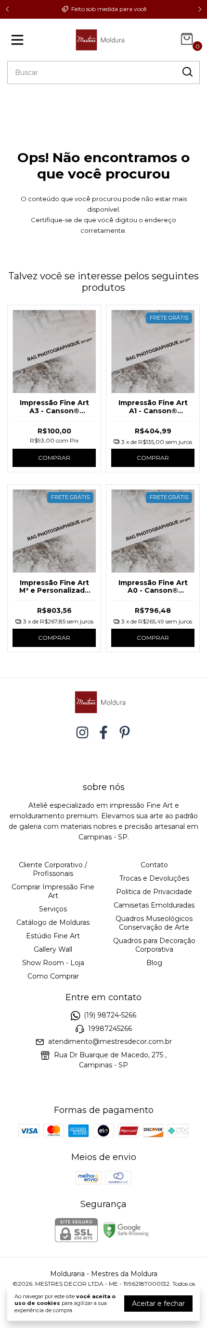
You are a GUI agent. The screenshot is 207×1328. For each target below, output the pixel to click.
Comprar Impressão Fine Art (53, 891)
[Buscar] (187, 72)
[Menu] (19, 40)
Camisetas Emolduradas (154, 905)
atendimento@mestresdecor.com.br (110, 1041)
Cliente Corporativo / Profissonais (53, 869)
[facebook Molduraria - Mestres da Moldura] (103, 732)
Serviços (53, 909)
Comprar (54, 457)
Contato (154, 865)
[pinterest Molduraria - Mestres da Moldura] (124, 732)
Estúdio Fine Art (53, 936)
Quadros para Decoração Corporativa (154, 945)
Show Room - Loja (53, 962)
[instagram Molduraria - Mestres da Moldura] (82, 732)
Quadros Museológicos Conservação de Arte (154, 923)
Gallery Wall (53, 949)
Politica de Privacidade (154, 891)
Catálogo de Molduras (53, 922)
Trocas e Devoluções (154, 878)
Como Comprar (53, 976)
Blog (154, 962)
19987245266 (110, 1028)
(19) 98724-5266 (110, 1015)
